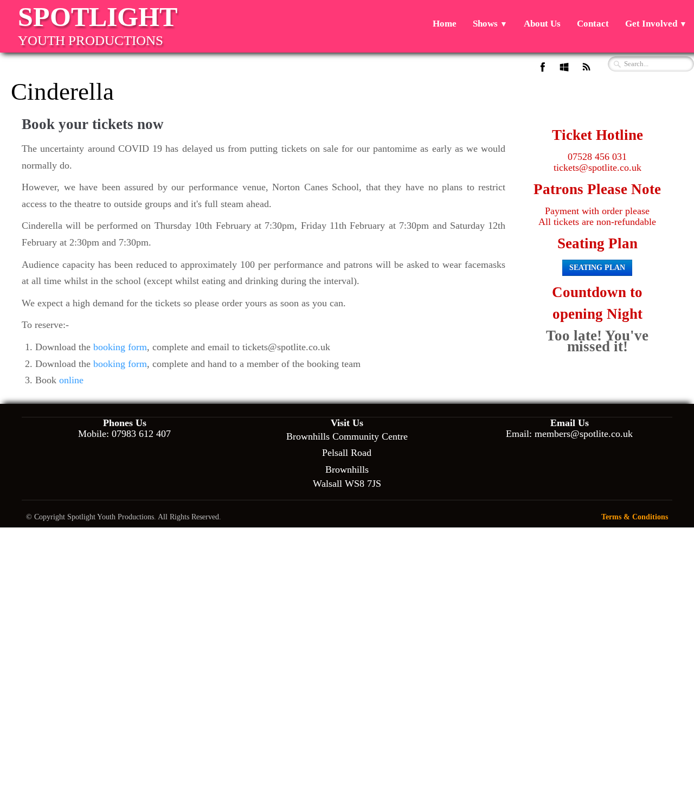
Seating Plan (597, 267)
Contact (593, 23)
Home (445, 23)
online (71, 380)
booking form (120, 347)
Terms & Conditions (634, 516)
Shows (490, 23)
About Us (542, 23)
